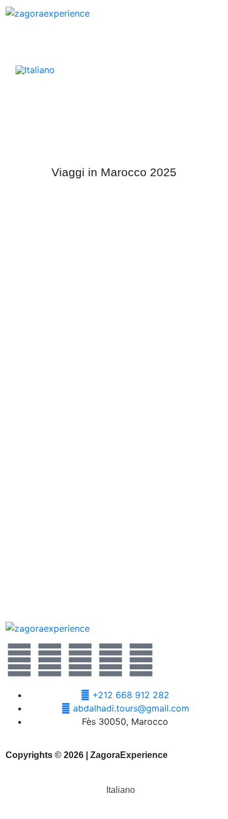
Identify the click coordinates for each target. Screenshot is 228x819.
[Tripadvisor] (141, 660)
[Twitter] (19, 660)
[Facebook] (50, 660)
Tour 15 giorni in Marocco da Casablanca (114, 576)
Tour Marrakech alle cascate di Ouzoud (114, 376)
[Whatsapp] (80, 660)
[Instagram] (111, 660)
